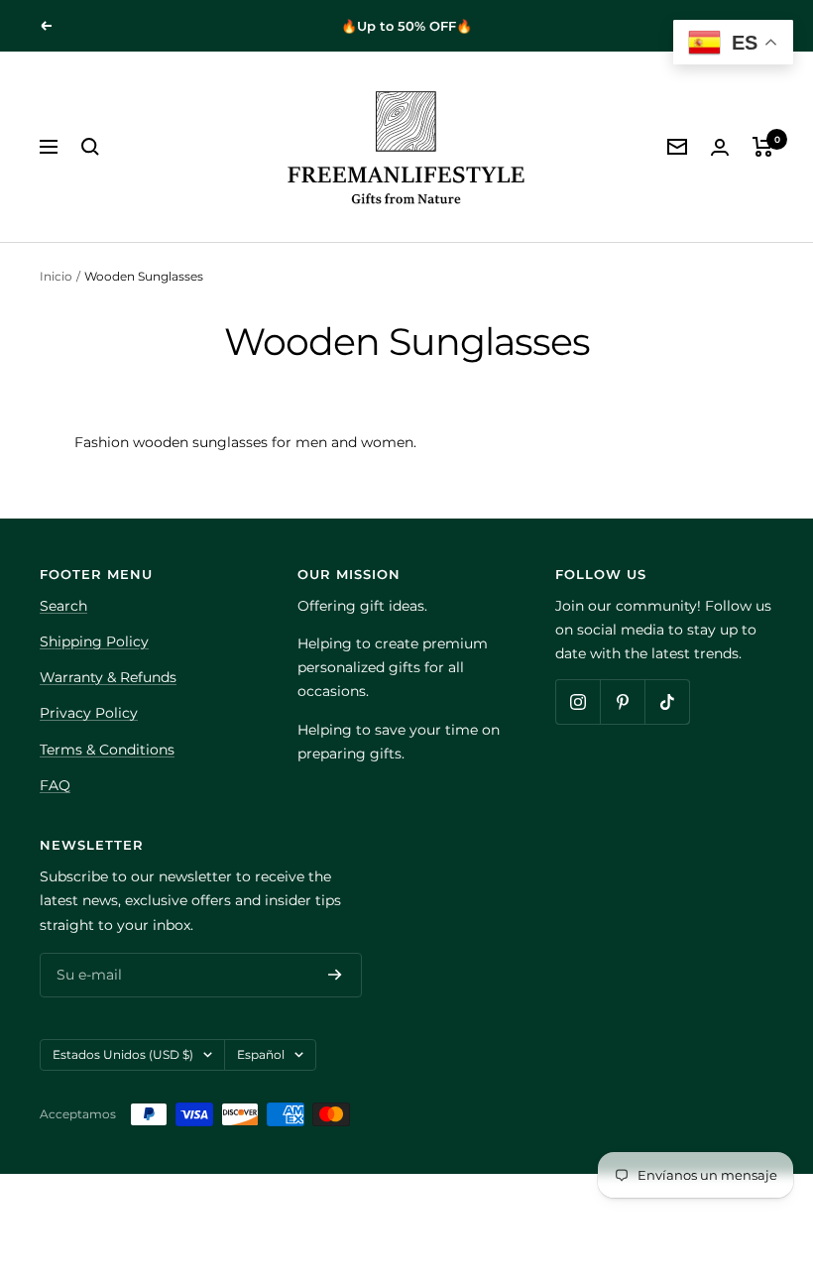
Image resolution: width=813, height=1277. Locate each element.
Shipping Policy (94, 641)
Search (63, 606)
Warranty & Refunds (108, 677)
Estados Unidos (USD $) (123, 1054)
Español (261, 1054)
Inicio (56, 276)
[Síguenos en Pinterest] (622, 701)
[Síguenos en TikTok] (666, 701)
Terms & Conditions (107, 749)
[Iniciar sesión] (720, 147)
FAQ (55, 785)
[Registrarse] (335, 976)
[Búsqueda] (90, 147)
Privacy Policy (89, 713)
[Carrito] (763, 147)
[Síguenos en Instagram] (577, 701)
